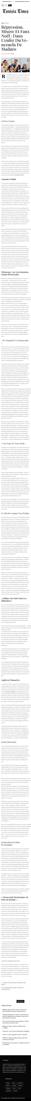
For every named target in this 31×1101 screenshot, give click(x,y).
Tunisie (15, 1090)
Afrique (8, 1083)
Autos (13, 1083)
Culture (8, 1085)
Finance (14, 1085)
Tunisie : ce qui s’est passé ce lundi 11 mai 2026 (14, 1034)
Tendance (8, 1090)
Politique (8, 1088)
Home (2, 23)
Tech (19, 1088)
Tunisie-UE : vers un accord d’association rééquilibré (15, 1031)
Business (20, 1083)
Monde (7, 23)
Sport (14, 1088)
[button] (3, 5)
